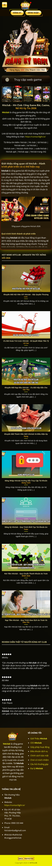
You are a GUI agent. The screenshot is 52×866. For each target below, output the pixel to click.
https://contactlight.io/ (35, 136)
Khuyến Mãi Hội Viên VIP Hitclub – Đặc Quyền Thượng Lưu (26, 295)
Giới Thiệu (38, 738)
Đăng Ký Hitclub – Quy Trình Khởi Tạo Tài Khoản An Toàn (26, 528)
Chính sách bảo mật (39, 755)
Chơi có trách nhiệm (39, 760)
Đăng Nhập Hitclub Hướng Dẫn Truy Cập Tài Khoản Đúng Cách (26, 482)
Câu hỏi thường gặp (39, 764)
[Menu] (4, 4)
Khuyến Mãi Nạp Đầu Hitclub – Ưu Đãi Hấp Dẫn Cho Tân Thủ (26, 389)
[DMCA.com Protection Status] (26, 858)
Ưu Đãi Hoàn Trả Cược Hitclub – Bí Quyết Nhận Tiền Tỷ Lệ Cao (26, 342)
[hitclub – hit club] (26, 4)
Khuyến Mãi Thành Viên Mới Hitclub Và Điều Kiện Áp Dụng (26, 435)
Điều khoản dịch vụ (39, 751)
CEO (36, 742)
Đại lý (36, 768)
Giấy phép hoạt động (39, 747)
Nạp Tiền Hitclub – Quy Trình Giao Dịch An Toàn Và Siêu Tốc (26, 621)
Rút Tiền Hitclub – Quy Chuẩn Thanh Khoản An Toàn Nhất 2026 (26, 575)
